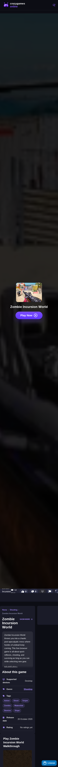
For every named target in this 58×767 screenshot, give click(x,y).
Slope (17, 711)
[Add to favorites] (42, 591)
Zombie (7, 706)
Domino (7, 711)
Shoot (15, 701)
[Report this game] (50, 591)
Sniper (25, 701)
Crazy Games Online (15, 5)
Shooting (13, 610)
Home (4, 610)
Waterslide (18, 706)
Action (7, 701)
